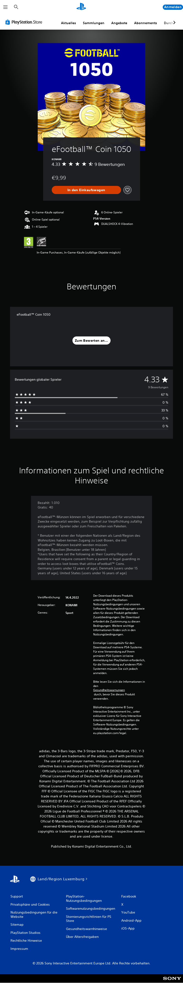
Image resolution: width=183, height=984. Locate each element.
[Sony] (172, 981)
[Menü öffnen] (5, 7)
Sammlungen (93, 23)
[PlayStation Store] (25, 22)
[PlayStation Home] (81, 7)
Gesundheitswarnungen (109, 690)
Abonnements (145, 23)
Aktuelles (68, 23)
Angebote (119, 23)
